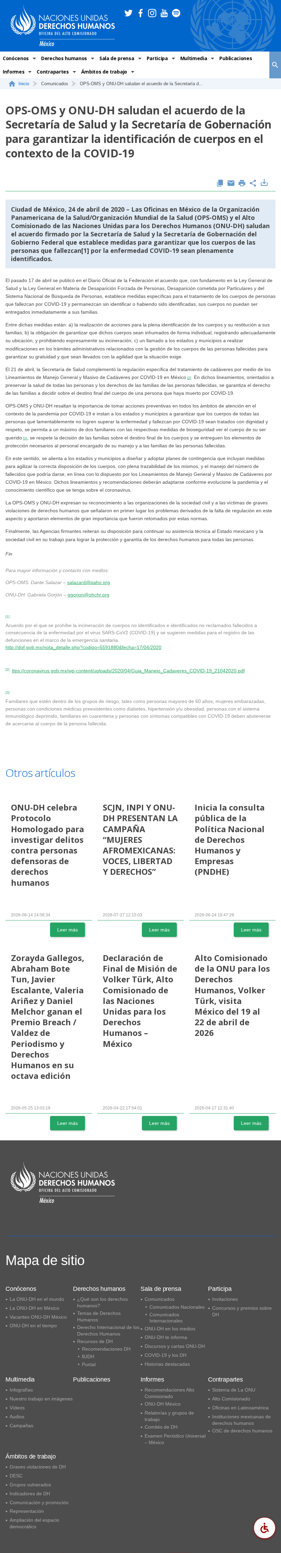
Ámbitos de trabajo (104, 71)
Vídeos (17, 1407)
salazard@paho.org (88, 582)
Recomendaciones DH (106, 1349)
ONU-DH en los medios (170, 1328)
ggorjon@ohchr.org (88, 594)
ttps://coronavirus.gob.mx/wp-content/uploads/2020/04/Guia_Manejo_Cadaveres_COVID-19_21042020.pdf (128, 670)
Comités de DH (161, 1427)
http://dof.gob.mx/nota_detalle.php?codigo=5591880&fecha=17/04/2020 (83, 647)
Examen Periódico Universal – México (175, 1439)
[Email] (230, 183)
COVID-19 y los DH (165, 1355)
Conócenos (16, 58)
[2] (189, 378)
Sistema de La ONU (233, 1390)
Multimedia (193, 58)
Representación (27, 1511)
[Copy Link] (220, 183)
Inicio (24, 83)
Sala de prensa (116, 58)
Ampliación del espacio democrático (34, 1523)
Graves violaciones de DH (38, 1467)
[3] (25, 438)
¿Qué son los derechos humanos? (102, 1302)
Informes (13, 71)
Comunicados (159, 1299)
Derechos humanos (64, 58)
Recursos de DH (95, 1341)
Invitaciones (225, 1299)
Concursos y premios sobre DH (242, 1311)
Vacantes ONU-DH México (38, 1317)
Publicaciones (235, 58)
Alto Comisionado (231, 1398)
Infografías (21, 1390)
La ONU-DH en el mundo (37, 1299)
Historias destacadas (167, 1364)
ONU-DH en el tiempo (33, 1325)
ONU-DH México (163, 1404)
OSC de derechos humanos (242, 1430)
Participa (157, 58)
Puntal (89, 1364)
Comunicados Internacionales (166, 1318)
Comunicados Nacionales (177, 1307)
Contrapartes (53, 71)
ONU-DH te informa (166, 1337)
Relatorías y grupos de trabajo (169, 1416)
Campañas (21, 1425)
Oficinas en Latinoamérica (240, 1407)
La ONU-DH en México (34, 1308)
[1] (85, 250)
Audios (17, 1416)
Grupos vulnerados (30, 1484)
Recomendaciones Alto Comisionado (169, 1393)
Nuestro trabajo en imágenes (41, 1398)
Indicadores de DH (30, 1493)
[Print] (241, 183)
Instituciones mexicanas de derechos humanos (241, 1420)
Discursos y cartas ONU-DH (175, 1346)
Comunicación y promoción (39, 1502)
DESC (16, 1475)
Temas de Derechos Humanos (99, 1316)
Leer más (67, 929)
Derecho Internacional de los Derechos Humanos (108, 1331)
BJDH (88, 1356)
